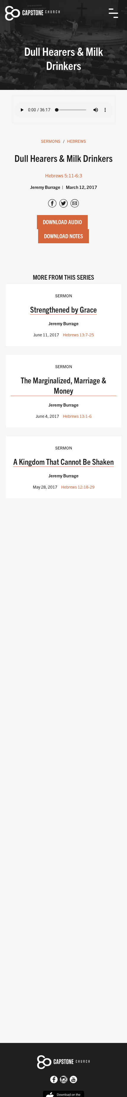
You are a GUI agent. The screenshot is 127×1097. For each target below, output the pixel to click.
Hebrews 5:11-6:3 (63, 175)
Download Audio (62, 221)
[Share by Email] (75, 204)
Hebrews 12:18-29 (78, 486)
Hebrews (76, 141)
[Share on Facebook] (52, 204)
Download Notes (63, 235)
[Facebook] (54, 1080)
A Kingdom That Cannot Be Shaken (63, 461)
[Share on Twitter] (63, 204)
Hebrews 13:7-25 (78, 334)
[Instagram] (63, 1080)
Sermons (50, 141)
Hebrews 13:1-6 (77, 416)
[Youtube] (73, 1080)
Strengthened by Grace (63, 309)
